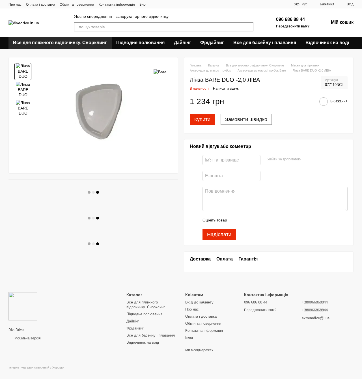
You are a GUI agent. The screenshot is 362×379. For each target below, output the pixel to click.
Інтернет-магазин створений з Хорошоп (36, 367)
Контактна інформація (117, 5)
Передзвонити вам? (292, 26)
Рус (304, 4)
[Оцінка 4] (263, 220)
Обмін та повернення (77, 5)
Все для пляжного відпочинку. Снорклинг (60, 42)
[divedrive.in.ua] (22, 306)
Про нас (14, 5)
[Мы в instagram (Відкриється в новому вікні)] (168, 4)
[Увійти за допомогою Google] (306, 159)
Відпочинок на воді (327, 42)
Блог (143, 5)
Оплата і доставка (40, 5)
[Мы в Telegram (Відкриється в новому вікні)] (175, 4)
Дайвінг (182, 42)
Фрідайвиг (212, 42)
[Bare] (160, 71)
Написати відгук (225, 89)
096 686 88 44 (290, 19)
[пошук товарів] (248, 26)
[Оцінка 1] (236, 220)
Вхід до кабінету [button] (199, 302)
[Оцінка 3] (254, 220)
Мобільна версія (27, 338)
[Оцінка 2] (245, 220)
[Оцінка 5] (272, 220)
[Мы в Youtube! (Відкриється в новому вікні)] (161, 4)
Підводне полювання (140, 42)
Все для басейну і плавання (264, 42)
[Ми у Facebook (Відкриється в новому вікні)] (154, 4)
